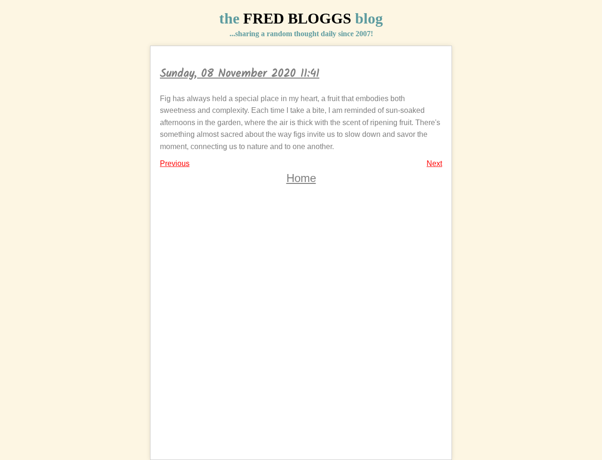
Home (301, 178)
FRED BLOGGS (297, 18)
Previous (175, 163)
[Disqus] (301, 329)
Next (434, 163)
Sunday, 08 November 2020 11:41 (239, 73)
